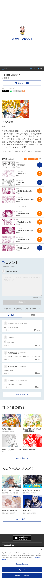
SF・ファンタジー (7, 151)
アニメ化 (30, 151)
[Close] (41, 549)
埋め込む (18, 91)
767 (38, 359)
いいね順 (11, 315)
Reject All (22, 570)
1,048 (38, 330)
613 (38, 373)
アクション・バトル (20, 151)
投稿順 (33, 315)
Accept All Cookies (22, 575)
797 (38, 345)
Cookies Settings (22, 564)
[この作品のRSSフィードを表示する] (23, 91)
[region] (22, 562)
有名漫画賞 (38, 151)
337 (38, 387)
